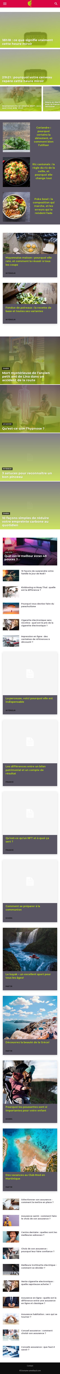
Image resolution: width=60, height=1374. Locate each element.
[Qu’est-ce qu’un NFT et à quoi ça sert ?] (30, 813)
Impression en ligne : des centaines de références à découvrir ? (35, 639)
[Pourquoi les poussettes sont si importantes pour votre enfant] (30, 1082)
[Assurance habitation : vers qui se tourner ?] (11, 1319)
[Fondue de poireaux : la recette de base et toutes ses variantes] (30, 294)
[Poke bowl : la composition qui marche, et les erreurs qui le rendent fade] (16, 207)
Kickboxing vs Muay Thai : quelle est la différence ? (38, 588)
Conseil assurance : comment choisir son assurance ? (37, 1332)
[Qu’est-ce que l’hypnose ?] (30, 409)
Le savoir (7, 424)
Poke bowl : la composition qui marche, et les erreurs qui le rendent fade (44, 206)
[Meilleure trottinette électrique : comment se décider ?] (11, 1269)
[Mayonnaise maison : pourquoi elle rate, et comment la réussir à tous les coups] (30, 244)
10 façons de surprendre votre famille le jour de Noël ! (37, 572)
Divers (6, 368)
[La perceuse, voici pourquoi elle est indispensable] (30, 673)
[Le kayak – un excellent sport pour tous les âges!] (30, 949)
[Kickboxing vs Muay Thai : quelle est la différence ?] (11, 592)
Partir (9, 986)
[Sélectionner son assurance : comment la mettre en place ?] (11, 1204)
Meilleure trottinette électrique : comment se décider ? (38, 1266)
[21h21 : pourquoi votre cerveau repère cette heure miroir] (30, 67)
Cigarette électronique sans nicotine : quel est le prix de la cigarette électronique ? (37, 623)
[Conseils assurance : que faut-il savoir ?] (11, 1351)
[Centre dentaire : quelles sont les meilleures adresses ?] (11, 1237)
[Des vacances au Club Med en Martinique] (30, 1150)
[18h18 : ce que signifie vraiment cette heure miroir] (30, 30)
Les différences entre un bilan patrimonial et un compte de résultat (26, 770)
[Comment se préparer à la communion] (30, 881)
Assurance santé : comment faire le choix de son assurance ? (39, 1217)
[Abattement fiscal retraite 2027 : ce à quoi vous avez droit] (21, 98)
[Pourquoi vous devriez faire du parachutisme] (11, 608)
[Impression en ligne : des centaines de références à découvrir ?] (11, 641)
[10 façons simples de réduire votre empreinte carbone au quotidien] (30, 505)
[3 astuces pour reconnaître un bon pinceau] (30, 457)
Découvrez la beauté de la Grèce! (27, 1042)
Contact (30, 1366)
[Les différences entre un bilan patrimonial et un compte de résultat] (30, 741)
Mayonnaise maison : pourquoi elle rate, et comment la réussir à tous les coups (29, 261)
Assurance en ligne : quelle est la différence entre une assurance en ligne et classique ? (38, 1301)
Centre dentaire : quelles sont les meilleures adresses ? (39, 1233)
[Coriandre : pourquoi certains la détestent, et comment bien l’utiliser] (16, 137)
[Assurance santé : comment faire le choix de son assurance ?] (11, 1220)
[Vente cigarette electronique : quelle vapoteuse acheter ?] (11, 1286)
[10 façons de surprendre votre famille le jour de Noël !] (11, 575)
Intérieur (10, 273)
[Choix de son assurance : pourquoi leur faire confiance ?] (11, 1253)
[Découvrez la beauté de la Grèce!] (30, 1017)
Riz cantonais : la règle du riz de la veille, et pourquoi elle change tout (44, 171)
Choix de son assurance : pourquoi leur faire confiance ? (37, 1250)
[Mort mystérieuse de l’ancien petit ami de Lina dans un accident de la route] (30, 360)
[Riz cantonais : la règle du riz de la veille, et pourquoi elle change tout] (16, 172)
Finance (10, 782)
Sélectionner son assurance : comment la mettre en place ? (37, 1201)
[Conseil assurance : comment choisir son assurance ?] (11, 1335)
